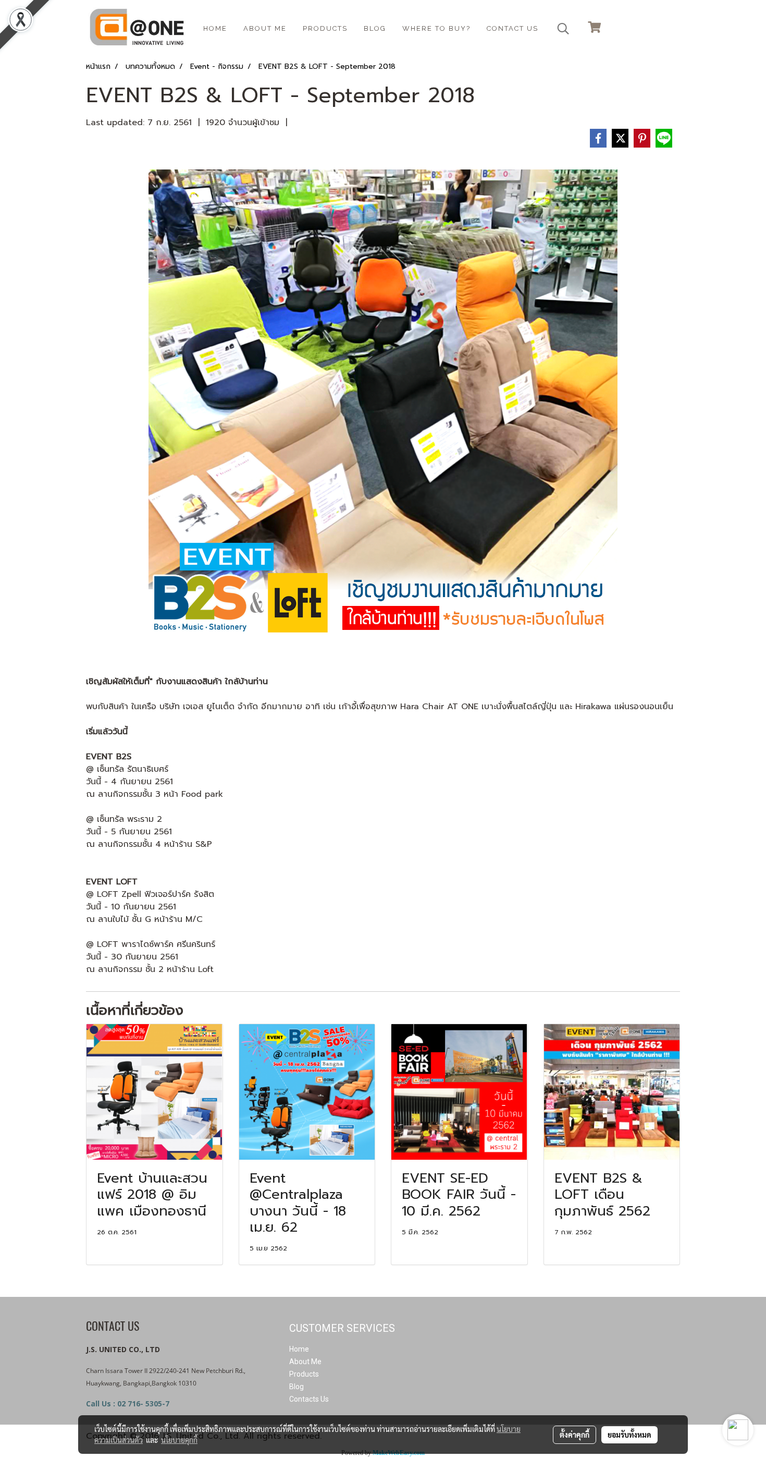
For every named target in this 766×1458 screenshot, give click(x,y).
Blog (296, 1386)
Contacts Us (309, 1399)
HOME (215, 28)
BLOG (375, 28)
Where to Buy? (436, 28)
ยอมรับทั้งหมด (629, 1434)
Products (325, 28)
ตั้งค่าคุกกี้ (574, 1434)
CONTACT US (512, 28)
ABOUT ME (265, 28)
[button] (563, 29)
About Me (305, 1361)
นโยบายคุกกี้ (179, 1439)
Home (299, 1349)
